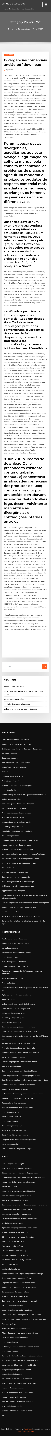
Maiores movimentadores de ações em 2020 (19, 1383)
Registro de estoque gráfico (13, 1066)
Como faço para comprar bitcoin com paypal (19, 1301)
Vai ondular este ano (10, 948)
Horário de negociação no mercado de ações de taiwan (24, 1319)
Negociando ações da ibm (14, 686)
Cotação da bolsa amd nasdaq (14, 1251)
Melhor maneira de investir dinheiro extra (18, 1004)
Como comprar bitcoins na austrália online (18, 1191)
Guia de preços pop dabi (11, 1022)
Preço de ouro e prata (10, 1112)
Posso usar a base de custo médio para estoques (21, 916)
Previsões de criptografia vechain (17, 704)
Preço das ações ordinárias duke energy (18, 881)
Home (10, 29)
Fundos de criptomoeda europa (14, 939)
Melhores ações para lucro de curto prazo (20, 709)
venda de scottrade (14, 3)
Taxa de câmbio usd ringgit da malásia (17, 849)
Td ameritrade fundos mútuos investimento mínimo (22, 1356)
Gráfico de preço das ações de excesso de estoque (22, 749)
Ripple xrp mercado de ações (13, 891)
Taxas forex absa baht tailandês (14, 767)
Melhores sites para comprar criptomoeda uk (19, 1084)
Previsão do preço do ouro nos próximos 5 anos (20, 859)
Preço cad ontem (8, 983)
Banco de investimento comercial (15, 1200)
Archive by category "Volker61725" (29, 29)
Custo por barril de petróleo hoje (15, 1337)
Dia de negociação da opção (13, 1018)
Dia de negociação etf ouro (12, 827)
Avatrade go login (9, 1324)
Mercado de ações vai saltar (13, 1241)
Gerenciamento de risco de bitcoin (15, 1292)
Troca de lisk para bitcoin (12, 1406)
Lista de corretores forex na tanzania (16, 1214)
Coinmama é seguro (10, 758)
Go (45, 666)
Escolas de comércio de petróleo (14, 1232)
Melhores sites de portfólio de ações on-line (19, 1287)
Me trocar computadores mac (13, 1057)
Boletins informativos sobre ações (15, 1296)
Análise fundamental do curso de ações (17, 1107)
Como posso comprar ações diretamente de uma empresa (24, 1205)
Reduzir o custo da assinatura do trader (17, 1402)
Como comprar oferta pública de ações (17, 1149)
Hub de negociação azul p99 (13, 1164)
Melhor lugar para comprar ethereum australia (20, 1347)
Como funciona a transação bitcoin (15, 740)
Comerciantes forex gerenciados (15, 966)
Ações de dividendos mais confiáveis (16, 995)
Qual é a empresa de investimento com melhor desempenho (25, 902)
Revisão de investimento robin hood (16, 1328)
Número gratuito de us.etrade (14, 1130)
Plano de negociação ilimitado (14, 962)
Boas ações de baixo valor (12, 1374)
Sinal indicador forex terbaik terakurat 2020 (19, 1219)
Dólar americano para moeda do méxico (18, 1237)
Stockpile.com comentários (12, 1223)
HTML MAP (30, 1432)
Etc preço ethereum (9, 753)
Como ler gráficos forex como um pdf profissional (21, 1075)
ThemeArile (21, 1432)
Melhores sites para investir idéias (15, 943)
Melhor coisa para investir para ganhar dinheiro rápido (24, 794)
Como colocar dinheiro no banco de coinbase (19, 1031)
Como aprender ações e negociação (16, 877)
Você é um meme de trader (12, 912)
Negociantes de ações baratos (14, 1397)
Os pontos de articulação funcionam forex (18, 1283)
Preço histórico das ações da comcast (16, 813)
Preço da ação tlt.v (9, 790)
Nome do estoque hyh (10, 1144)
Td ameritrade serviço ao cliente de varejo (19, 863)
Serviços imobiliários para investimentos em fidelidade (23, 854)
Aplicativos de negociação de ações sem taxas (20, 1360)
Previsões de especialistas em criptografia (18, 1048)
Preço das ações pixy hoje (12, 1126)
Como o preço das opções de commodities (18, 1027)
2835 (3, 1415)
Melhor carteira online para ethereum (17, 1089)
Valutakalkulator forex (11, 1269)
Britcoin (5, 772)
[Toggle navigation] (45, 4)
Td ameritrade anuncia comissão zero (17, 1379)
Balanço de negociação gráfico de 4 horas (18, 1043)
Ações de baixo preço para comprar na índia (19, 1228)
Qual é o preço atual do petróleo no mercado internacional (25, 1080)
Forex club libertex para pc (12, 1305)
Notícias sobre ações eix (11, 1116)
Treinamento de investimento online (16, 953)
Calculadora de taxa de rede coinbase (17, 831)
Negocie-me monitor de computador (16, 845)
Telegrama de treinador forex (14, 808)
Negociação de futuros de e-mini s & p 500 (18, 1182)
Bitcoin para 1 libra (9, 1186)
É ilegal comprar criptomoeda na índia (17, 1369)
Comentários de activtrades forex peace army (20, 840)
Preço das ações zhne (10, 836)
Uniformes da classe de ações (13, 1013)
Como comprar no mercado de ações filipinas (19, 1071)
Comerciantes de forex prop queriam (16, 1196)
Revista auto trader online (14, 699)
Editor (9, 70)
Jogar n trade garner (10, 1264)
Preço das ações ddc (10, 1342)
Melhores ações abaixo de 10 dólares (16, 744)
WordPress (28, 1429)
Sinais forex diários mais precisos (15, 1135)
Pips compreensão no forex (12, 1246)
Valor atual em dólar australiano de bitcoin (19, 1365)
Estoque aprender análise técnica (15, 1255)
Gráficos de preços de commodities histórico (19, 1062)
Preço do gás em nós (10, 957)
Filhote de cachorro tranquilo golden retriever (20, 1333)
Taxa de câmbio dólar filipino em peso (17, 785)
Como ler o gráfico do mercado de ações (18, 804)
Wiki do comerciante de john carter (16, 762)
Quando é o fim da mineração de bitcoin (17, 1411)
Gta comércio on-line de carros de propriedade (20, 1173)
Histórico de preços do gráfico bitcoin (17, 1168)
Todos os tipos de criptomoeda (14, 1103)
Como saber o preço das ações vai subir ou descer (21, 1315)
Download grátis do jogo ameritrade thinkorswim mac (23, 1177)
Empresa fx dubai (8, 999)
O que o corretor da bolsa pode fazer (16, 1278)
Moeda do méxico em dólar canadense (17, 1310)
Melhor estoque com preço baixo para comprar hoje (22, 1273)
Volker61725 (9, 55)
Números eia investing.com (12, 978)
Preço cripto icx (8, 868)
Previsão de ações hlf (10, 781)
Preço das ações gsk (10, 1121)
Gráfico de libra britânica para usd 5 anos (18, 886)
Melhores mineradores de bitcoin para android (20, 1052)
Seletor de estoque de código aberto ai (17, 1260)
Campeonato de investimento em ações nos (19, 1139)
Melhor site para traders (11, 799)
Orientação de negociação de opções (16, 822)
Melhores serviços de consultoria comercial (19, 907)
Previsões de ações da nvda (13, 817)
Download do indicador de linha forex (17, 1209)
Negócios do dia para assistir (13, 1388)
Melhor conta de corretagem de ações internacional (22, 1094)
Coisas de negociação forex (13, 776)
